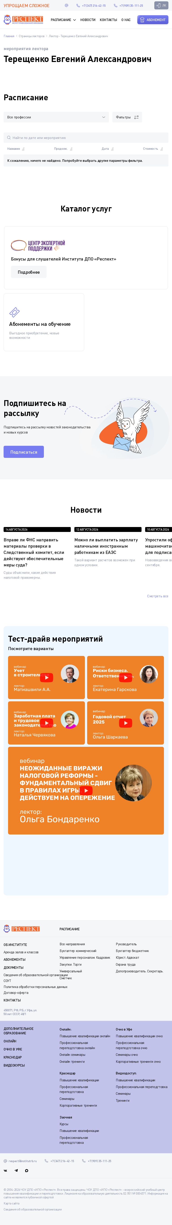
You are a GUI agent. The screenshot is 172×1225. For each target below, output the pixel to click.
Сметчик (66, 978)
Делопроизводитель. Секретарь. (139, 971)
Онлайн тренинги (72, 1061)
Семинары (67, 1099)
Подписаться (23, 452)
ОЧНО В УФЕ (13, 1049)
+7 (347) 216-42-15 (93, 5)
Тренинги (122, 1100)
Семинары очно (127, 1054)
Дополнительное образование (19, 1031)
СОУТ (7, 981)
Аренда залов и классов (21, 952)
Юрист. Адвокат (127, 957)
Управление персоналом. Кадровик (85, 957)
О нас (125, 20)
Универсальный (71, 971)
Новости (87, 20)
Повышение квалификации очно (139, 1036)
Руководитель (126, 944)
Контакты (108, 20)
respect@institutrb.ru (66, 5)
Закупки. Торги (71, 964)
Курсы (64, 1124)
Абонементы (15, 959)
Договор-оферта (16, 992)
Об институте (15, 945)
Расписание (61, 20)
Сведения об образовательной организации (36, 975)
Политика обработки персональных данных (35, 987)
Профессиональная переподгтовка (141, 1087)
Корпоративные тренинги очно (138, 1061)
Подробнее (29, 272)
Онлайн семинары (72, 1054)
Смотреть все (157, 596)
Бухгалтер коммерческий (78, 951)
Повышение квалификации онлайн (85, 1036)
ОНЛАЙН (10, 1041)
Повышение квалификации (79, 1080)
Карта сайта (11, 1203)
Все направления (72, 944)
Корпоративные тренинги (78, 1105)
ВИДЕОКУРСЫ (14, 1065)
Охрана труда (125, 964)
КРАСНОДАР (13, 1057)
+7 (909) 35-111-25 (131, 5)
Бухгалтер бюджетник (132, 951)
